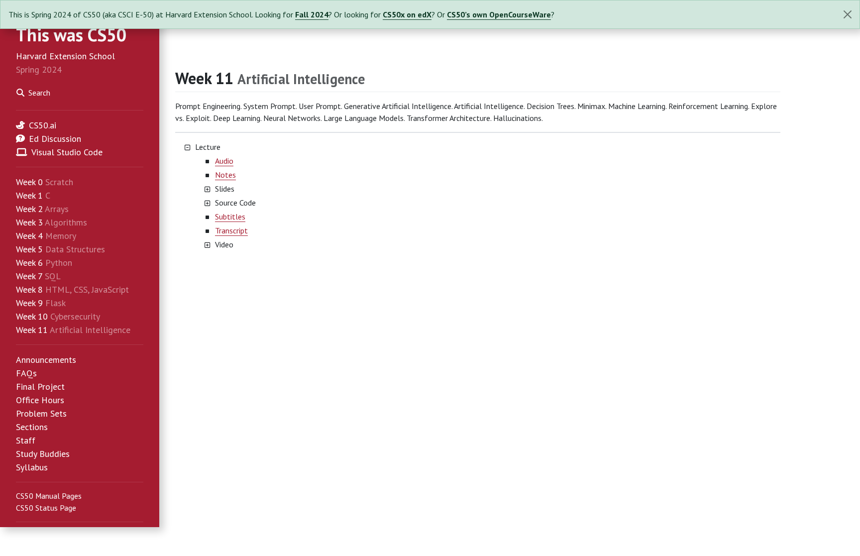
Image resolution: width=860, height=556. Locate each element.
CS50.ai (42, 125)
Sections (32, 427)
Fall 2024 (311, 14)
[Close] (848, 14)
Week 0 (29, 182)
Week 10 (32, 316)
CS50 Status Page (46, 508)
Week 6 (29, 262)
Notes (225, 175)
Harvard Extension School (65, 56)
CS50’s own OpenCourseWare (499, 14)
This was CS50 (71, 34)
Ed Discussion (55, 138)
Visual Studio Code (67, 152)
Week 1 (29, 195)
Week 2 (29, 209)
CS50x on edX (407, 14)
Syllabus (32, 467)
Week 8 (29, 289)
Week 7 (29, 276)
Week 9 (29, 303)
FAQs (26, 373)
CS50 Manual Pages (49, 496)
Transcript (231, 230)
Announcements (46, 359)
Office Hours (40, 400)
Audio (224, 161)
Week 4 (29, 235)
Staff (25, 440)
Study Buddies (43, 453)
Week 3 (29, 222)
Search (39, 93)
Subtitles (230, 217)
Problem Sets (41, 413)
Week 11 (32, 329)
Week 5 (29, 249)
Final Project (40, 386)
